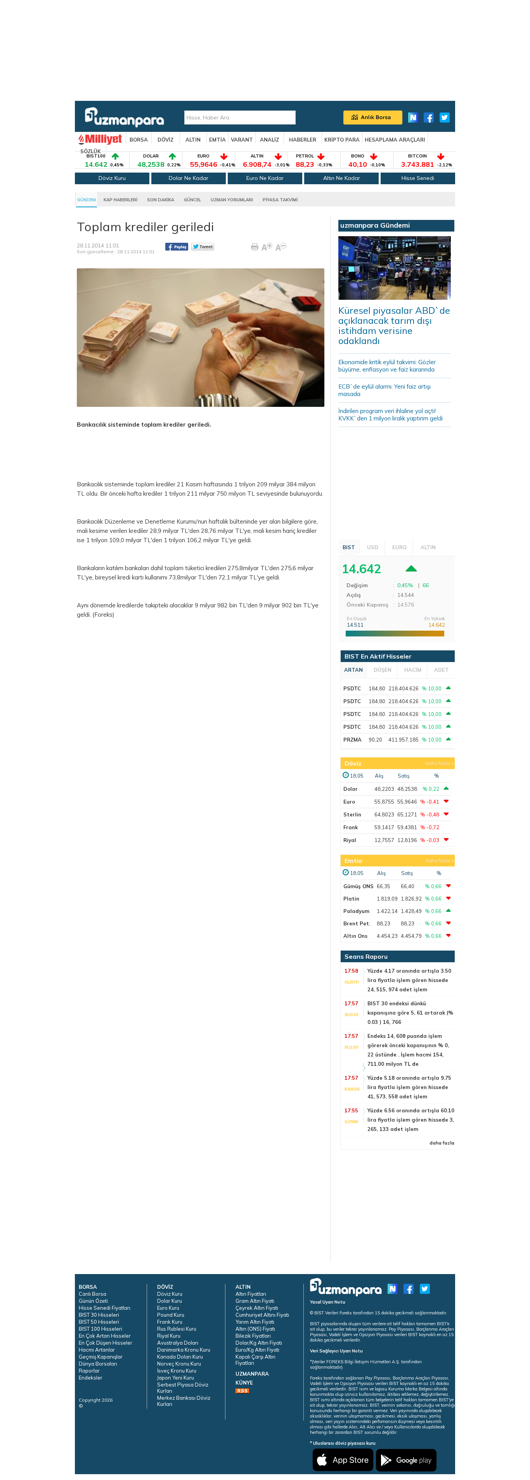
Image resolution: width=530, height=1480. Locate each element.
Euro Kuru (168, 1308)
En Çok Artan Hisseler (105, 1336)
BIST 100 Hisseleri (100, 1329)
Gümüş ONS (358, 886)
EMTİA (217, 140)
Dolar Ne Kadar (188, 178)
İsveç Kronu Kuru (176, 1371)
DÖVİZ (165, 140)
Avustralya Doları (177, 1343)
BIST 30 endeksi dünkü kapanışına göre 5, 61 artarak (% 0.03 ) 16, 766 (410, 1012)
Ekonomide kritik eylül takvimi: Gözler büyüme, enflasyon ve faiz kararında (387, 365)
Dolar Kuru (169, 1301)
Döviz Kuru (112, 178)
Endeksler (90, 1378)
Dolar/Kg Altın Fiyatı (259, 1343)
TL (81, 493)
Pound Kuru (170, 1315)
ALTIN (193, 140)
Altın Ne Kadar (341, 178)
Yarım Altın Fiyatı (255, 1322)
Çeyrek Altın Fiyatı (257, 1308)
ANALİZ (269, 140)
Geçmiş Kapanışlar (101, 1357)
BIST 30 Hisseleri (99, 1315)
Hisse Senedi (418, 178)
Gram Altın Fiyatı (255, 1301)
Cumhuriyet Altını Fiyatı (262, 1315)
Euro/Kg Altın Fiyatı (257, 1350)
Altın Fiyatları (251, 1294)
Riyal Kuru (168, 1336)
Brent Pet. (356, 923)
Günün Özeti (93, 1301)
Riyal (349, 840)
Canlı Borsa (92, 1294)
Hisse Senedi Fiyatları (104, 1308)
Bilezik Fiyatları (253, 1336)
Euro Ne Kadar (265, 178)
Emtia (353, 860)
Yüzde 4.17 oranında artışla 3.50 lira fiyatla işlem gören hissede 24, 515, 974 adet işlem (409, 980)
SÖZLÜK (90, 151)
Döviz (353, 763)
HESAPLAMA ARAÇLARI (395, 140)
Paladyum (356, 911)
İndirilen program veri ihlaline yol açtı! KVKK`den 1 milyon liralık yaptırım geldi (390, 414)
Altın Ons (355, 936)
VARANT (242, 140)
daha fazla (437, 763)
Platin (351, 899)
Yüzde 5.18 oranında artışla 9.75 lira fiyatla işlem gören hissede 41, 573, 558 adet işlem (409, 1087)
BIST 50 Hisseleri (99, 1322)
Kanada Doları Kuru (180, 1357)
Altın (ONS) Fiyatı (255, 1329)
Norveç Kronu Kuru (179, 1364)
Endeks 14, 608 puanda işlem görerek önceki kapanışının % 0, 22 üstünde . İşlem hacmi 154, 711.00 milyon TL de (408, 1050)
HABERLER (302, 140)
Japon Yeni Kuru (175, 1378)
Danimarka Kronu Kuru (183, 1350)
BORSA (139, 140)
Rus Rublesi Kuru (176, 1329)
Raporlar (89, 1371)
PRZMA (352, 740)
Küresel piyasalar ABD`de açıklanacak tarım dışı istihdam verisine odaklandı (394, 325)
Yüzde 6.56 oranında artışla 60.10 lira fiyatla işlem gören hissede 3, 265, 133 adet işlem (410, 1119)
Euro (349, 802)
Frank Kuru (169, 1322)
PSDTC (352, 688)
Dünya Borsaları (98, 1364)
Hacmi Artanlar (97, 1350)
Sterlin (352, 814)
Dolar (350, 789)
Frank (350, 827)
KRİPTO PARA (342, 140)
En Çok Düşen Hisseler (105, 1343)
